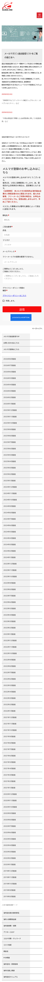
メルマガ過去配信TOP (11, 336)
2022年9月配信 (9, 660)
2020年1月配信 (9, 864)
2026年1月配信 (9, 404)
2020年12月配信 (10, 794)
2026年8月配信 (9, 359)
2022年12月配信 (10, 640)
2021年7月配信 (9, 749)
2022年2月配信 (9, 704)
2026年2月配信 (9, 397)
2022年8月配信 (9, 666)
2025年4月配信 (9, 461)
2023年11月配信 (9, 570)
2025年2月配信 (9, 474)
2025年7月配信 (9, 442)
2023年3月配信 (9, 621)
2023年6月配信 (9, 602)
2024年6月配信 (9, 525)
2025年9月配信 (9, 429)
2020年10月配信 (10, 807)
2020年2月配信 (9, 858)
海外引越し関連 (9, 970)
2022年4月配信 (9, 692)
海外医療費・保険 (9, 926)
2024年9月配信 (9, 506)
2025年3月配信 (9, 468)
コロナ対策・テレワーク (12, 938)
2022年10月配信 (10, 653)
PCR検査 (6, 957)
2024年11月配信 (10, 493)
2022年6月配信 (9, 679)
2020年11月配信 (10, 800)
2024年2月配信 (9, 551)
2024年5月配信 (9, 532)
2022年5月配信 (9, 685)
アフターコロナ (9, 932)
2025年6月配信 (9, 448)
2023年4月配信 (9, 615)
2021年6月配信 (9, 756)
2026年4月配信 (9, 384)
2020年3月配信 (9, 852)
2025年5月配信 (9, 455)
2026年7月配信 (9, 365)
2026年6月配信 (9, 372)
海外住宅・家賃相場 (10, 964)
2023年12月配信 (10, 564)
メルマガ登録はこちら (11, 349)
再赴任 (5, 951)
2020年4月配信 (9, 845)
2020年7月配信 (9, 826)
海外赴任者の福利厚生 (11, 913)
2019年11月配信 (9, 877)
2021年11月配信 (9, 724)
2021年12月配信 (9, 717)
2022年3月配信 (9, 698)
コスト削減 (7, 945)
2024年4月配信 (9, 538)
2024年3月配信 (9, 544)
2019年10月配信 (10, 884)
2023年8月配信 (9, 589)
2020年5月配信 (9, 839)
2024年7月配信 (9, 519)
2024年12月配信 (10, 487)
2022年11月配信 (9, 647)
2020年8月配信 (9, 820)
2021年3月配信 (9, 775)
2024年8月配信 (9, 512)
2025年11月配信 (10, 416)
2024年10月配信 (10, 500)
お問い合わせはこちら (11, 343)
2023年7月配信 (9, 596)
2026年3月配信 (9, 391)
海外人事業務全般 (9, 919)
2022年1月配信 (9, 711)
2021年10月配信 (10, 730)
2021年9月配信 (9, 736)
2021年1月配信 (9, 788)
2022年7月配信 (9, 672)
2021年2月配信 (9, 781)
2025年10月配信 (10, 423)
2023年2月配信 (9, 628)
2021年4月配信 (9, 768)
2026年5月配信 (9, 378)
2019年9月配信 (9, 890)
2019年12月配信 (9, 871)
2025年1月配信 (9, 480)
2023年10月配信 (10, 576)
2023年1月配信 (9, 634)
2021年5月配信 (9, 762)
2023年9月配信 (9, 583)
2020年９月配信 (9, 813)
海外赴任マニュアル (10, 977)
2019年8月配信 (9, 896)
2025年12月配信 (10, 410)
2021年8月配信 (9, 743)
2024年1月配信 (9, 557)
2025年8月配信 (9, 436)
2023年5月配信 (9, 608)
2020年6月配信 (9, 832)
